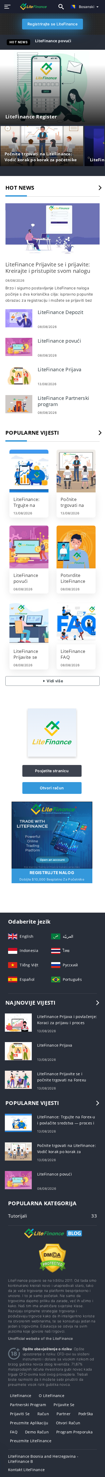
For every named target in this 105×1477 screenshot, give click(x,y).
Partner (64, 1413)
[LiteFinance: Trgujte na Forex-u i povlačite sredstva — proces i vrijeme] (28, 471)
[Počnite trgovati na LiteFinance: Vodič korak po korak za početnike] (76, 471)
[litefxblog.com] (31, 6)
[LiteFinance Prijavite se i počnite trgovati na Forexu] (18, 1079)
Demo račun (37, 1431)
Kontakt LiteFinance (26, 1469)
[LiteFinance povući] (18, 346)
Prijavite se (64, 1404)
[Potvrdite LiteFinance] (76, 547)
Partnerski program (28, 1404)
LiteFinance (20, 1395)
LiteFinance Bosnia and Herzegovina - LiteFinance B (43, 1459)
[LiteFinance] (52, 755)
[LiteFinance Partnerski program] (18, 403)
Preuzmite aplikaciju (29, 1422)
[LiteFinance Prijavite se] (28, 623)
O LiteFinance (51, 1395)
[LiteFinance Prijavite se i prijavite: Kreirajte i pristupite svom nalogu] (52, 229)
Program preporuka (74, 1431)
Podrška (85, 1413)
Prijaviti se (20, 1413)
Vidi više (54, 681)
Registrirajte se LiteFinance (52, 24)
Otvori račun (52, 788)
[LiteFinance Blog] (52, 1238)
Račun (43, 1413)
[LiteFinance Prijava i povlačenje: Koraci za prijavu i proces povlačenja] (18, 1021)
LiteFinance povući (53, 40)
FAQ (14, 1431)
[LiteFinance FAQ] (76, 623)
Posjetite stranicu (52, 770)
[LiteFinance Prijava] (18, 375)
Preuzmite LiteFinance (30, 1440)
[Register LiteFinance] (52, 834)
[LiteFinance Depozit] (18, 318)
